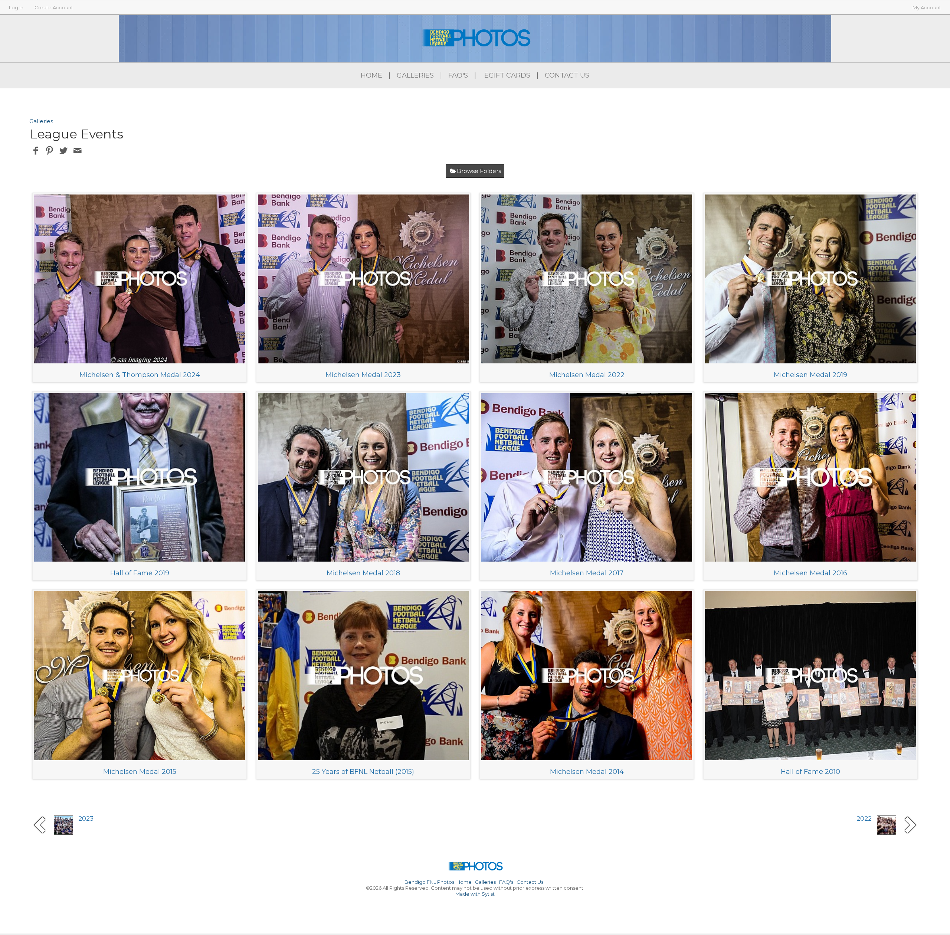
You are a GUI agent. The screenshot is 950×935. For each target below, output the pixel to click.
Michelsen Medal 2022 (587, 375)
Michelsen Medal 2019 (810, 375)
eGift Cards (507, 75)
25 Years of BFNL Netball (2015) (363, 772)
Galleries (415, 75)
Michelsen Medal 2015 (139, 772)
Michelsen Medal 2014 (587, 772)
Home (371, 75)
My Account (927, 7)
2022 (864, 818)
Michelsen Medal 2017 (586, 573)
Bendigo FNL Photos (429, 882)
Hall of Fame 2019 (139, 573)
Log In (16, 7)
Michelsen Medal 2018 (363, 573)
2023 (86, 818)
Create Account (54, 7)
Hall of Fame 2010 (810, 772)
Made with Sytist (475, 894)
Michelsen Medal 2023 (363, 375)
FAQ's (458, 75)
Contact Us (567, 75)
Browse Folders (479, 170)
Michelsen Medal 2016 (810, 573)
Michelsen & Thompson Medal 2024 (139, 375)
